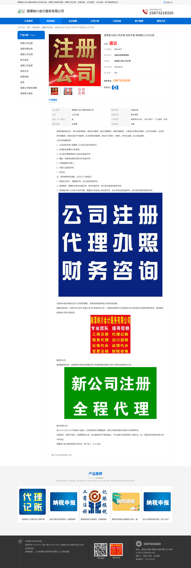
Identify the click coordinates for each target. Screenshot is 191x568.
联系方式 (161, 21)
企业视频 (73, 21)
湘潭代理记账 (26, 49)
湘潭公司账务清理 (28, 88)
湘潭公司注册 (47, 27)
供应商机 (51, 21)
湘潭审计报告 (26, 93)
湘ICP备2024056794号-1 (51, 545)
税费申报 (24, 77)
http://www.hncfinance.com (61, 455)
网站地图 (65, 552)
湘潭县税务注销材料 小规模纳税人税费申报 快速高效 (70, 519)
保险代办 (24, 71)
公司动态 (117, 21)
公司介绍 (95, 21)
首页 (28, 27)
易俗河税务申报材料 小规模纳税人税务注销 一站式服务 (40, 519)
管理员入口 (56, 552)
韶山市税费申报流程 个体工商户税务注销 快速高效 (132, 519)
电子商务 (24, 60)
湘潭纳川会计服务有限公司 (71, 545)
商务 (22, 82)
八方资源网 (39, 552)
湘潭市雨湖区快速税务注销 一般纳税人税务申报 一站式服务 (105, 519)
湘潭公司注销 (26, 54)
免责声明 (48, 552)
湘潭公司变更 (26, 65)
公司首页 (28, 21)
